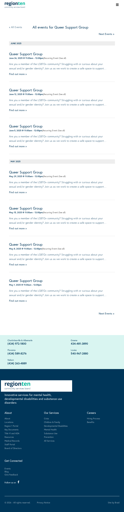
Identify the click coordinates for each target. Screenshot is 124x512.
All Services (49, 440)
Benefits (90, 422)
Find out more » (18, 74)
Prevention (49, 437)
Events (8, 468)
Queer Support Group (25, 53)
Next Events (106, 34)
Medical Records (12, 440)
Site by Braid (113, 502)
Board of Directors (13, 448)
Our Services (51, 413)
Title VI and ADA (12, 433)
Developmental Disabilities (56, 425)
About (8, 413)
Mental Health (50, 429)
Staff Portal (10, 444)
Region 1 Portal (11, 425)
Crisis (46, 418)
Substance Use (50, 433)
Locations (9, 422)
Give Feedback (11, 474)
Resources (9, 437)
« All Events (15, 27)
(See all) (62, 58)
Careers (91, 413)
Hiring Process (93, 418)
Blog (7, 471)
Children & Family (52, 422)
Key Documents (11, 429)
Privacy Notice (43, 503)
